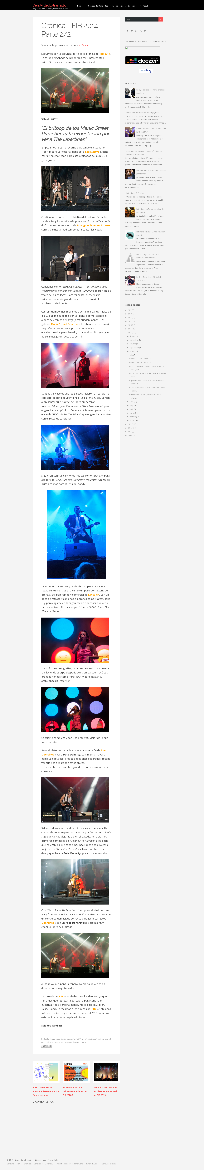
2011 (130, 431)
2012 (130, 428)
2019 (130, 314)
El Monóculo (118, 6)
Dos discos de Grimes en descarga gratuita (143, 112)
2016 (130, 325)
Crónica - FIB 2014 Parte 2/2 (69, 29)
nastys (43, 1042)
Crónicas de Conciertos (97, 6)
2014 (130, 332)
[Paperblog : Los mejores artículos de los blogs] (146, 72)
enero (132, 420)
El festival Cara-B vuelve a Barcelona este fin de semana (46, 1091)
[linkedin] (145, 30)
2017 (130, 321)
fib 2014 (79, 1039)
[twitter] (132, 30)
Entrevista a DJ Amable (135, 193)
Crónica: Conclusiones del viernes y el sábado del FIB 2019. (105, 1091)
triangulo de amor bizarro (75, 1042)
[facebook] (127, 30)
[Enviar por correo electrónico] (42, 1046)
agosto (133, 351)
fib (74, 1039)
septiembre (134, 347)
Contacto (10, 1164)
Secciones (132, 6)
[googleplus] (136, 30)
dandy (63, 1039)
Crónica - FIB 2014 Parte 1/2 (140, 362)
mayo (132, 405)
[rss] (140, 30)
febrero (133, 416)
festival (69, 1039)
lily (84, 1039)
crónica (83, 45)
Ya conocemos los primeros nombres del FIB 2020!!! (75, 1091)
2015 (130, 329)
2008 (130, 435)
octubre (133, 344)
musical (108, 1039)
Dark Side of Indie (109, 1164)
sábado (50, 1042)
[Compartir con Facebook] (50, 1046)
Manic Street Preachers (95, 1039)
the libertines (59, 1042)
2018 (130, 317)
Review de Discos (92, 1164)
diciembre (134, 336)
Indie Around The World (73, 1164)
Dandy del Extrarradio (49, 5)
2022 (130, 310)
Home (80, 6)
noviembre (134, 340)
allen (51, 1039)
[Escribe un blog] (45, 1046)
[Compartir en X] (47, 1046)
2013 (130, 424)
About (145, 6)
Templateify (53, 1160)
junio (132, 402)
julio (131, 355)
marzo (132, 413)
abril (132, 409)
